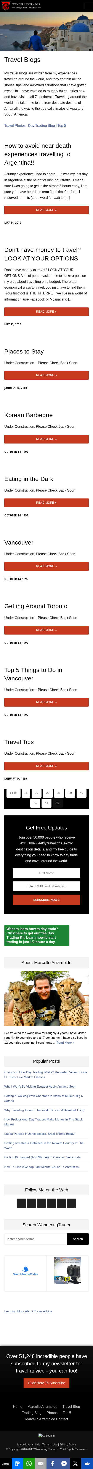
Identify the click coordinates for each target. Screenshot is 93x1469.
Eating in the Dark (28, 479)
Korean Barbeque (28, 415)
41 (35, 802)
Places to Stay (24, 351)
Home (17, 1406)
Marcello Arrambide (42, 1406)
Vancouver (18, 542)
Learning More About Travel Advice (28, 1311)
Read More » (46, 210)
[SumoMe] (87, 1463)
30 (59, 792)
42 (46, 802)
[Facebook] (52, 1463)
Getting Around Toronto (35, 606)
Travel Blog (71, 1406)
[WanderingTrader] (21, 6)
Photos (52, 1413)
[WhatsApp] (29, 1463)
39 (70, 792)
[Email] (40, 1463)
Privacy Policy (67, 1444)
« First (13, 792)
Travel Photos (15, 125)
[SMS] (17, 1463)
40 (81, 792)
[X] (76, 1463)
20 (47, 792)
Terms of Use (50, 1444)
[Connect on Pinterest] (71, 1203)
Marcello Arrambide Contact (46, 1419)
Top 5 (62, 125)
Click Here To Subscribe (46, 1383)
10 (36, 792)
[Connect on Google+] (61, 1203)
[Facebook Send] (64, 1463)
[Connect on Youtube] (51, 1203)
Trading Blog (32, 1413)
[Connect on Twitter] (31, 1203)
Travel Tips (19, 742)
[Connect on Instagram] (21, 1203)
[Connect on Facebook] (41, 1203)
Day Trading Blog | (43, 125)
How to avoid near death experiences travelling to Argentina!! (37, 154)
